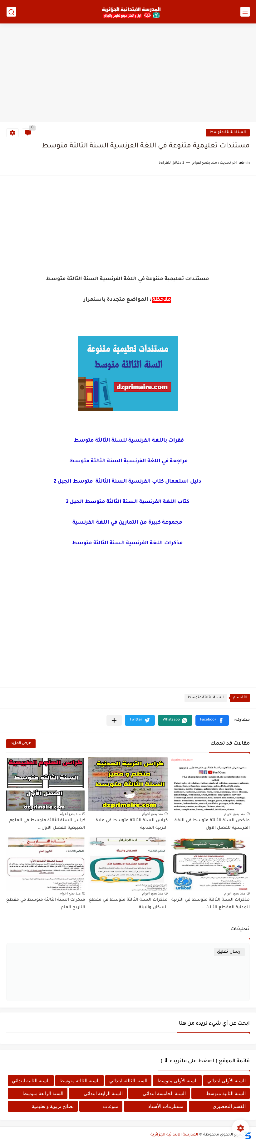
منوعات (110, 1106)
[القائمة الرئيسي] (245, 12)
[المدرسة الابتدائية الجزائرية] (131, 12)
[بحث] (11, 12)
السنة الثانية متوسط (226, 1093)
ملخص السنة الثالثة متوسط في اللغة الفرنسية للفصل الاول (212, 824)
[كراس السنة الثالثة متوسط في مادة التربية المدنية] (127, 784)
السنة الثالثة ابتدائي (128, 1080)
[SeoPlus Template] (247, 1135)
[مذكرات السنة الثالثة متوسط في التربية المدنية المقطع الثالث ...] (210, 864)
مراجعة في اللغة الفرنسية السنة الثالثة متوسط (128, 461)
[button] (212, 720)
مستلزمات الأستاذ (165, 1106)
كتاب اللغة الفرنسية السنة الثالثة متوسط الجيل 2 (128, 502)
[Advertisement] (128, 73)
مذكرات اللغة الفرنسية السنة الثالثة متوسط (128, 543)
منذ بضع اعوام (234, 814)
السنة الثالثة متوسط (228, 133)
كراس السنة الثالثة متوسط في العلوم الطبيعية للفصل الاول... (47, 824)
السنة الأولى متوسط (177, 1080)
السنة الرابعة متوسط (42, 1093)
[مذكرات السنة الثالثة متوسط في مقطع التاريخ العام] (45, 864)
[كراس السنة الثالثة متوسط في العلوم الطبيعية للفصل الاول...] (45, 784)
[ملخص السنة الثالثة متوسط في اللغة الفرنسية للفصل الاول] (210, 784)
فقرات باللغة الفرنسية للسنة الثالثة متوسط (128, 440)
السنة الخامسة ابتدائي (164, 1093)
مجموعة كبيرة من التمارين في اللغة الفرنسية (128, 522)
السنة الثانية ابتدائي (31, 1080)
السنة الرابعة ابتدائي (103, 1093)
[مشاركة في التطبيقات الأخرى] (114, 720)
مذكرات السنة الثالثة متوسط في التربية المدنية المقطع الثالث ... (210, 904)
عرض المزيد (21, 743)
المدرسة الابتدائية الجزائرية (174, 1135)
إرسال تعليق (229, 952)
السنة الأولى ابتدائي (226, 1080)
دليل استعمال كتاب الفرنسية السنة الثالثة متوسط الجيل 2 (128, 481)
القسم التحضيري (229, 1106)
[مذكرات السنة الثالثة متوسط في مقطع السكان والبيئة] (127, 864)
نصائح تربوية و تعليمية (53, 1106)
